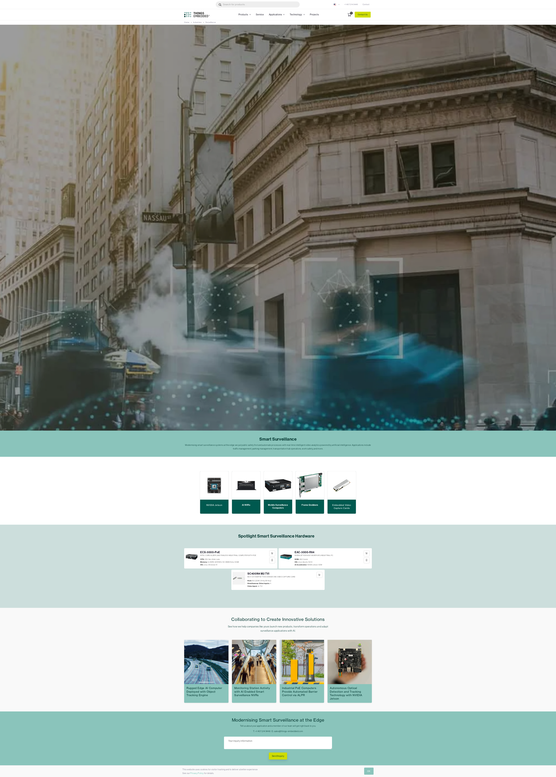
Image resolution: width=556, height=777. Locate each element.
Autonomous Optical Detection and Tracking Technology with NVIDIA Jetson (346, 693)
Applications (275, 14)
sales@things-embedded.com (288, 731)
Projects (314, 14)
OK (369, 771)
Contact (366, 4)
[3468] (272, 553)
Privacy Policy (197, 773)
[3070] (319, 575)
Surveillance (210, 22)
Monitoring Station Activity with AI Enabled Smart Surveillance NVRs (252, 691)
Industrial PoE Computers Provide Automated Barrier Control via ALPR (300, 691)
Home (186, 22)
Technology (296, 14)
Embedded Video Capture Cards (341, 506)
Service (260, 14)
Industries (197, 22)
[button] (337, 4)
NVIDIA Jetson (214, 505)
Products (243, 14)
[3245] (367, 553)
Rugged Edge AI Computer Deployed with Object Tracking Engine (204, 691)
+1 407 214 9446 (351, 4)
